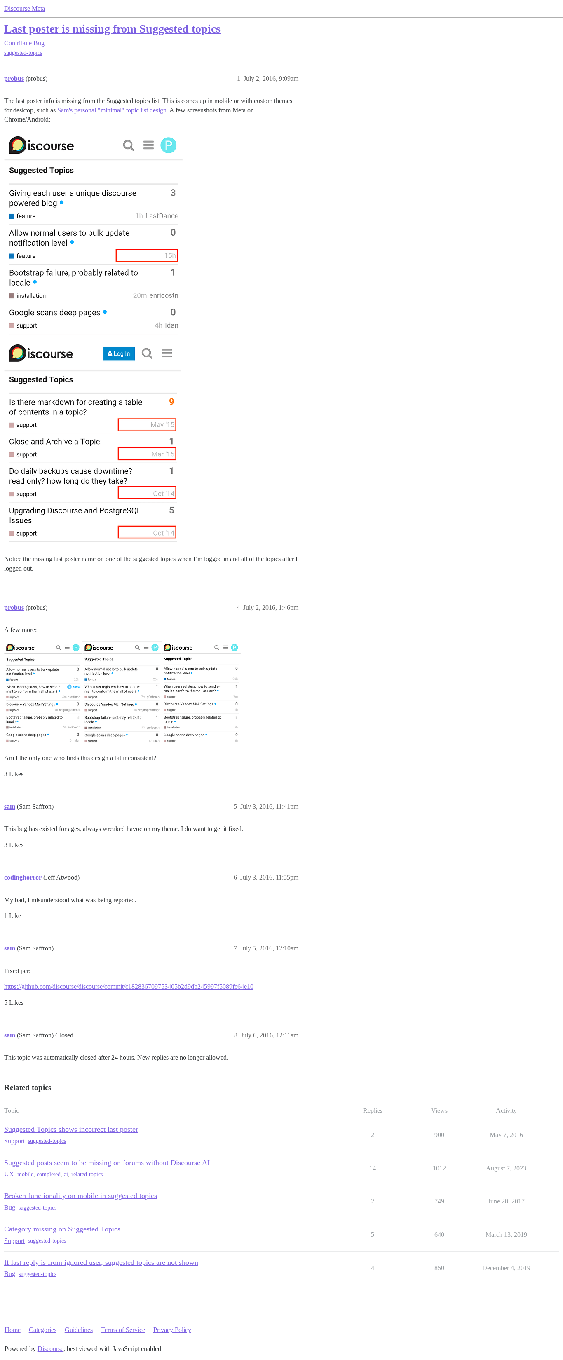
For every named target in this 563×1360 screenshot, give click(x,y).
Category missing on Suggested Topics (62, 1229)
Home (13, 1329)
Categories (42, 1329)
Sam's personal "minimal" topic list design (112, 110)
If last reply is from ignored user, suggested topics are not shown (101, 1262)
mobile (25, 1174)
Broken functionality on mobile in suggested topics (80, 1195)
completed (49, 1174)
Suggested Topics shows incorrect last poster (71, 1129)
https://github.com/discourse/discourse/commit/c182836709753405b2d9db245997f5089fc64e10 (128, 986)
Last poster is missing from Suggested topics (112, 28)
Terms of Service (123, 1329)
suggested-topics (23, 53)
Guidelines (79, 1329)
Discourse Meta (24, 8)
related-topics (87, 1174)
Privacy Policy (172, 1329)
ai (66, 1174)
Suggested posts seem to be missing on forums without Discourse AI (107, 1163)
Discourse (50, 1348)
